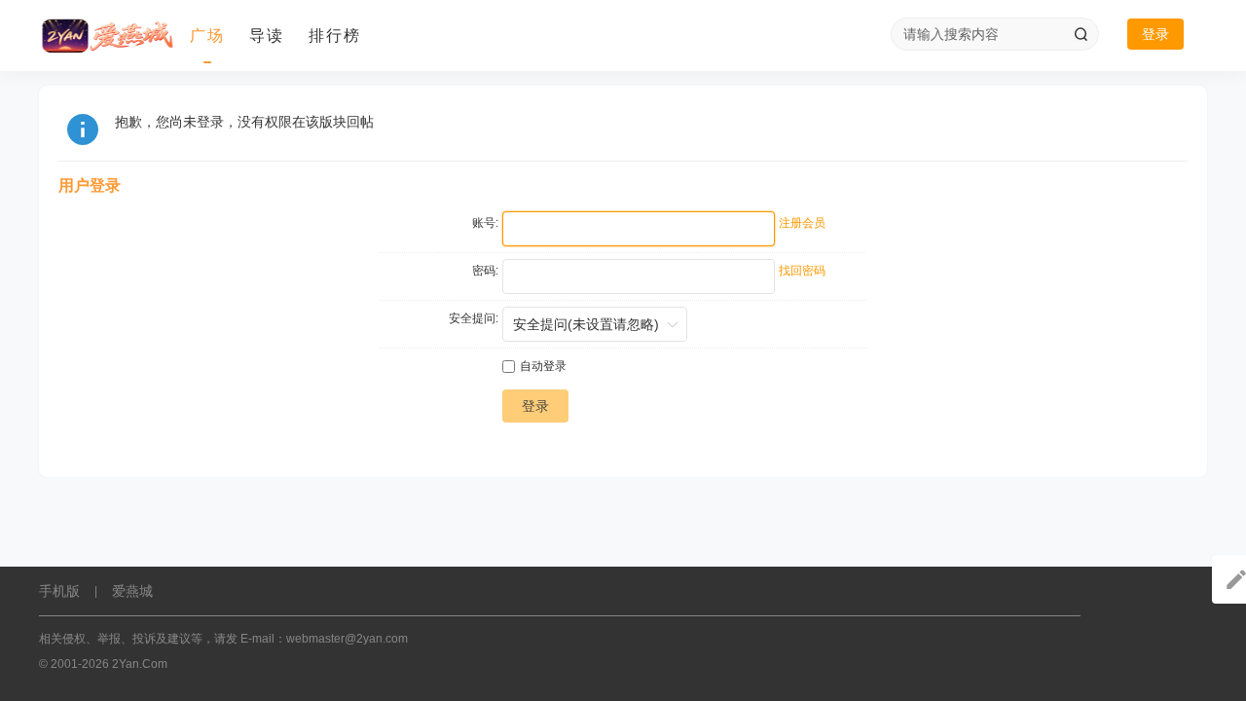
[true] (1080, 34)
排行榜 (335, 35)
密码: (485, 270)
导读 (266, 35)
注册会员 (802, 223)
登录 (1155, 34)
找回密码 (802, 270)
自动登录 (543, 366)
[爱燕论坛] (107, 36)
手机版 (59, 591)
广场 (207, 35)
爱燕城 (132, 591)
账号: (485, 223)
